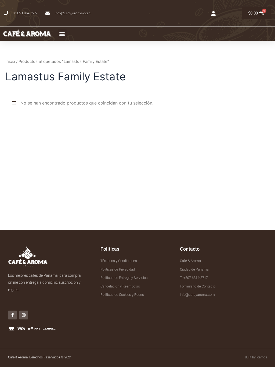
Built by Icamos (256, 357)
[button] (62, 33)
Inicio (10, 61)
